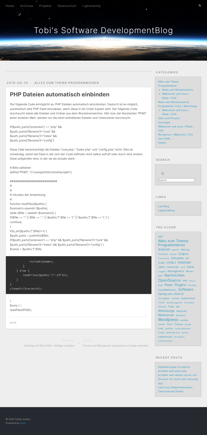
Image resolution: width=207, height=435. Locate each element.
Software (185, 290)
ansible (184, 320)
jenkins (169, 328)
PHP (14, 322)
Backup (185, 249)
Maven (189, 271)
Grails (161, 262)
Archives (26, 5)
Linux (190, 267)
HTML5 (171, 262)
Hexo (23, 422)
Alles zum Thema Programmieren (66, 82)
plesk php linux (173, 332)
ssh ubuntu (179, 337)
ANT (160, 236)
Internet (184, 262)
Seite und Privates (169, 118)
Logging (162, 271)
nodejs (161, 332)
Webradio (181, 311)
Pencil (192, 281)
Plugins (180, 285)
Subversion (188, 298)
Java (161, 267)
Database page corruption (174, 367)
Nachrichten (174, 275)
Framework (163, 258)
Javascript (172, 267)
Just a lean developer (103, 39)
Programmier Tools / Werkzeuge (177, 106)
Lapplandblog (166, 210)
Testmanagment (174, 302)
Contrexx (163, 254)
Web (178, 306)
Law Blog (163, 206)
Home (10, 5)
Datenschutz (67, 5)
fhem (170, 324)
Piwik (160, 285)
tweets (162, 142)
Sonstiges (164, 122)
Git (187, 258)
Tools (171, 306)
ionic (161, 328)
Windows (181, 315)
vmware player (165, 341)
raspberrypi (165, 336)
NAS (160, 276)
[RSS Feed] (199, 5)
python (185, 332)
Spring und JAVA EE (171, 294)
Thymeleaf (189, 302)
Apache (175, 250)
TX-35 (161, 302)
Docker (173, 254)
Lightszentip (91, 5)
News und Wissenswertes (177, 89)
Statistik (175, 298)
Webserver (166, 315)
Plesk (169, 285)
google (188, 324)
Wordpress (168, 320)
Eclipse (183, 254)
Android (164, 249)
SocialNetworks (167, 289)
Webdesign (166, 311)
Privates (192, 285)
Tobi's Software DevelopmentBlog (103, 30)
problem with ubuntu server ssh (177, 375)
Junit (183, 267)
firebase (178, 324)
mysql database (182, 328)
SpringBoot (164, 298)
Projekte (45, 5)
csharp (161, 324)
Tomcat (162, 306)
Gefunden (177, 258)
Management (176, 271)
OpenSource (169, 280)
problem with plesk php (172, 371)
